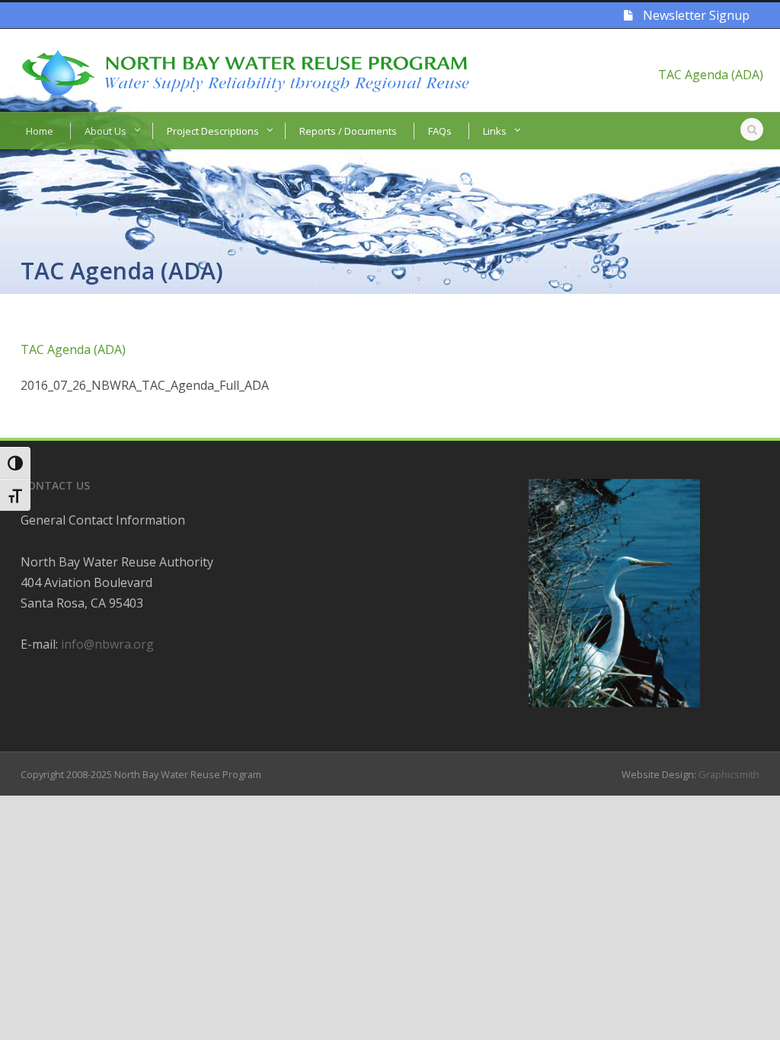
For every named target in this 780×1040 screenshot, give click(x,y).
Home (39, 131)
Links (495, 131)
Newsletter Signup (695, 15)
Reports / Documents (348, 131)
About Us (105, 131)
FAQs (440, 131)
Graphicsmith (728, 774)
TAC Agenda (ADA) (710, 74)
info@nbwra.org (107, 644)
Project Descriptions (213, 131)
